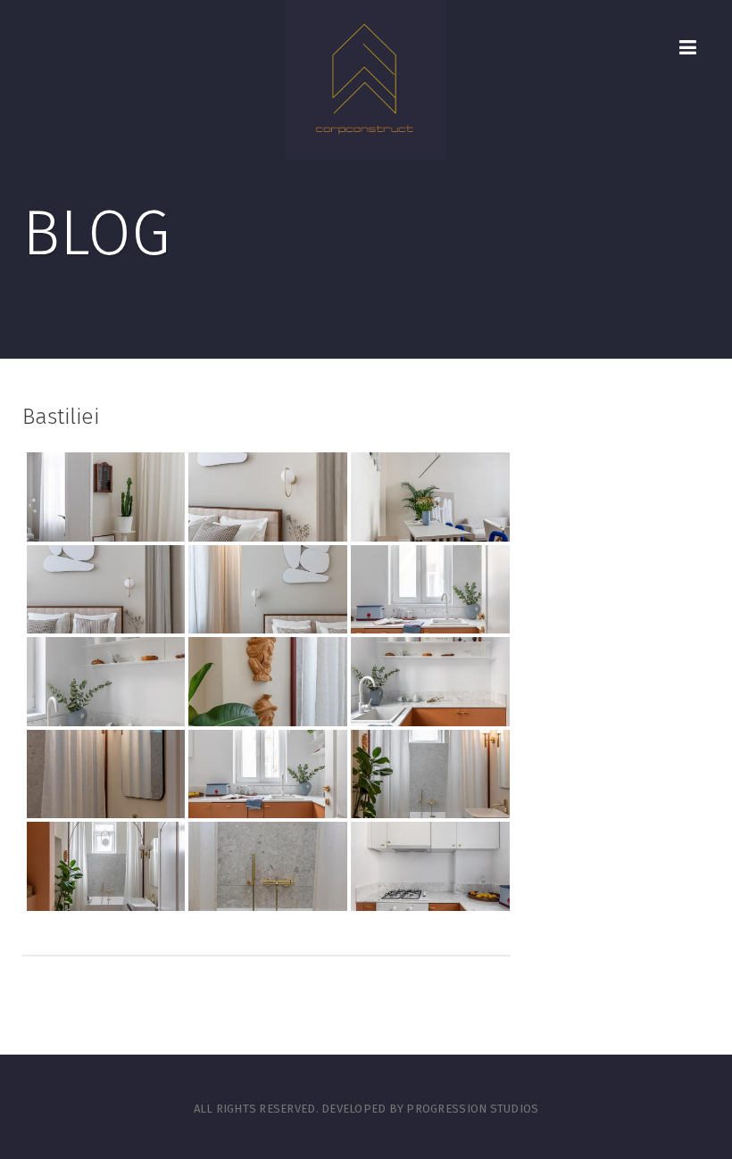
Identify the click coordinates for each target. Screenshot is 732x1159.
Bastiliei (60, 416)
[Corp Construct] (366, 80)
